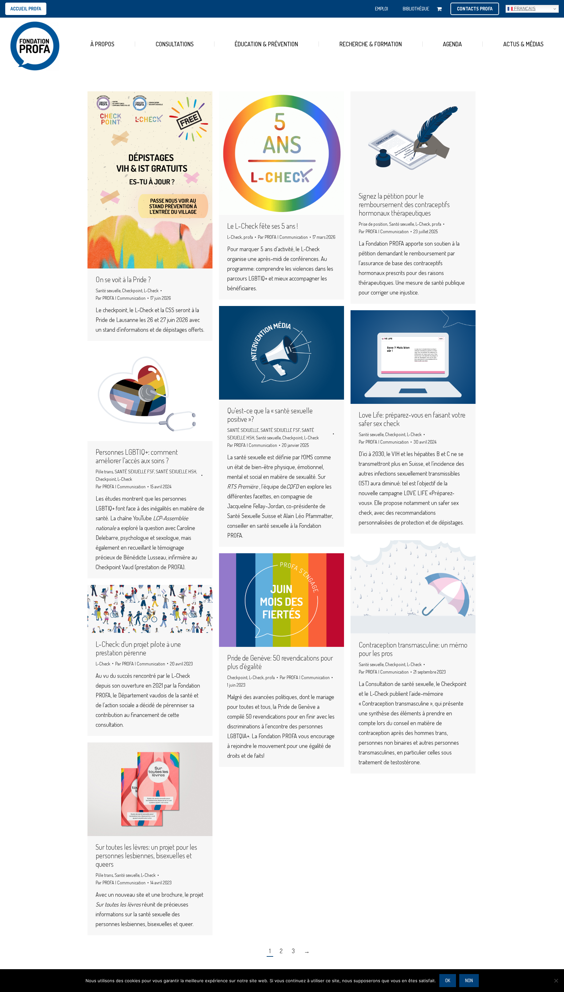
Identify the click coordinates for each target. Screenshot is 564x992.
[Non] (556, 980)
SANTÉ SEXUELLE (243, 430)
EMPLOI (381, 8)
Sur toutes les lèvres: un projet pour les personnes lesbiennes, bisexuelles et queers (146, 855)
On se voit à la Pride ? (123, 279)
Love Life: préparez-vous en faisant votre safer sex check (412, 419)
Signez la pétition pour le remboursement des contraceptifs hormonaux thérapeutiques (404, 204)
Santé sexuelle (108, 290)
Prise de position (373, 224)
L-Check (151, 290)
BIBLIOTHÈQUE (416, 8)
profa (248, 237)
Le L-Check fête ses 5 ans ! (262, 225)
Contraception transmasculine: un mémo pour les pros (413, 649)
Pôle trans (104, 471)
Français (524, 8)
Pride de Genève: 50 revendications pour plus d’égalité (280, 662)
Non (469, 980)
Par (121, 298)
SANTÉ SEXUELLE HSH (176, 471)
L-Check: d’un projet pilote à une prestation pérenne (138, 648)
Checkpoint (132, 290)
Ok (447, 980)
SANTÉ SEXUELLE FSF (280, 430)
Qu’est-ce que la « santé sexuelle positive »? (270, 414)
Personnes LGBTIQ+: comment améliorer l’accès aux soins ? (137, 456)
